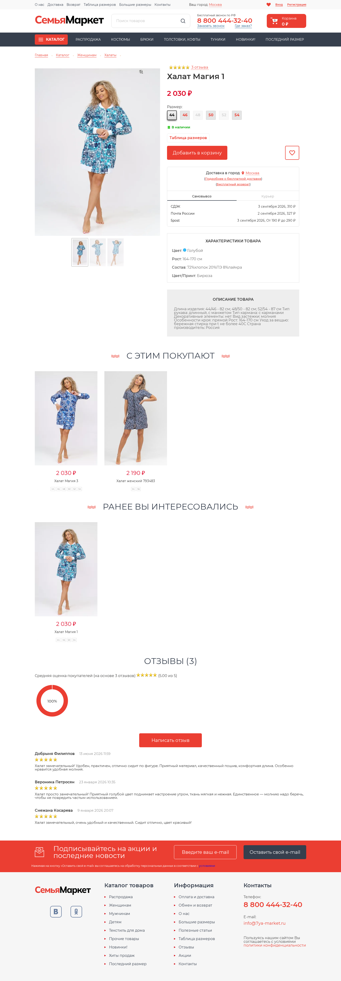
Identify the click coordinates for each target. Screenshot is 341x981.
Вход (279, 4)
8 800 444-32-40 (224, 20)
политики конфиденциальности (275, 945)
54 (237, 115)
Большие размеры (135, 5)
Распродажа (88, 39)
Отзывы (186, 947)
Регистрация (296, 4)
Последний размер (285, 39)
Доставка (55, 5)
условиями (207, 866)
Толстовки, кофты (182, 39)
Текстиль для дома (127, 930)
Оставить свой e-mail (275, 852)
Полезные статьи (195, 930)
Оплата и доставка (196, 897)
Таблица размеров (100, 5)
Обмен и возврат (195, 905)
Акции (185, 956)
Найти (183, 21)
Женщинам (120, 905)
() (233, 178)
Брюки (147, 39)
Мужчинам (119, 914)
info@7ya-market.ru (265, 923)
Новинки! (245, 39)
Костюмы (120, 39)
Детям (115, 922)
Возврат (73, 5)
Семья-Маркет (69, 21)
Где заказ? (243, 26)
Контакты (162, 5)
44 (171, 115)
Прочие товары (124, 939)
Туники (218, 39)
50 (211, 115)
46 (185, 115)
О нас (39, 5)
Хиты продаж (122, 956)
